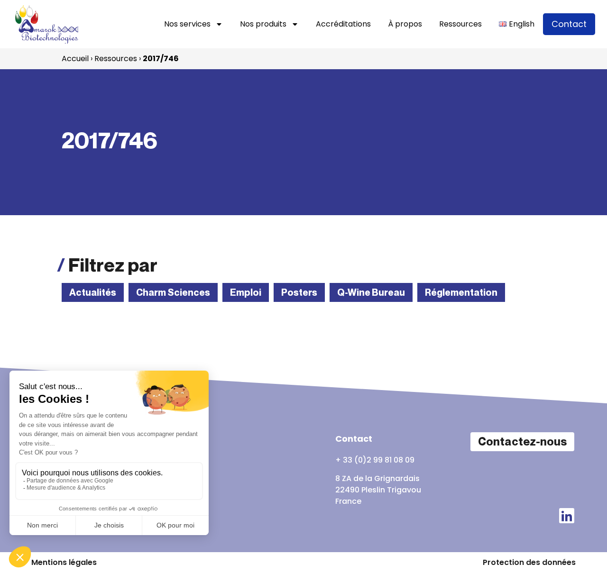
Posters (299, 292)
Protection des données (529, 562)
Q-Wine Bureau (371, 292)
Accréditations (343, 23)
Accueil (75, 58)
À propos (405, 23)
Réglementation (461, 292)
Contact (569, 24)
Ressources (460, 23)
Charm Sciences (173, 292)
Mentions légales (64, 562)
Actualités (92, 292)
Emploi (245, 292)
